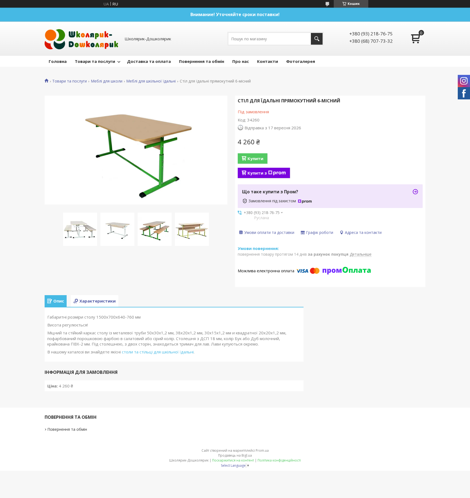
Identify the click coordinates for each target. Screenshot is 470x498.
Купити (255, 158)
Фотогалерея (300, 61)
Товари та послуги (95, 61)
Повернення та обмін (201, 61)
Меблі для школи (106, 81)
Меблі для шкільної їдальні (151, 81)
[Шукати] (317, 39)
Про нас (240, 61)
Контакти (267, 61)
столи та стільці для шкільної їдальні (158, 352)
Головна (58, 61)
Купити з (257, 173)
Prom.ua (262, 450)
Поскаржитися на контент (233, 460)
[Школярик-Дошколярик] (81, 39)
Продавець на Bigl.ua (235, 455)
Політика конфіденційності (279, 460)
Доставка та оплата (149, 61)
